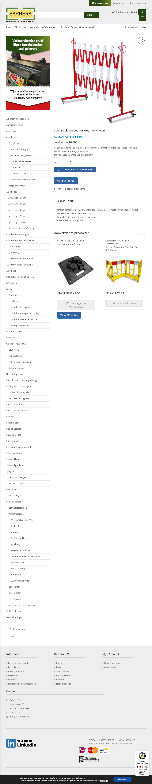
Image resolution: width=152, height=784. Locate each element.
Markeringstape (13, 428)
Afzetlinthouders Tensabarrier (20, 240)
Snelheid (15, 526)
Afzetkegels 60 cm (17, 210)
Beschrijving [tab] (66, 200)
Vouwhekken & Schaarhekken (43, 27)
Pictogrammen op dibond (18, 447)
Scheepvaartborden (15, 453)
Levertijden (13, 667)
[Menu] (147, 752)
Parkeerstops (12, 441)
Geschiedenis (62, 671)
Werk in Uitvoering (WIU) (22, 520)
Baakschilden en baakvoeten (20, 276)
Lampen (10, 416)
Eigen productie (63, 683)
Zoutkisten (13, 349)
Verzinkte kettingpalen (19, 398)
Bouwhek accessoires (21, 307)
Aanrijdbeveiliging (14, 124)
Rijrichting (15, 544)
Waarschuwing (18, 568)
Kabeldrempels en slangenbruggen (22, 380)
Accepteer (122, 779)
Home (9, 27)
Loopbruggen (12, 422)
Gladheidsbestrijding (16, 343)
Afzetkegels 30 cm (17, 197)
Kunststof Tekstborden (17, 410)
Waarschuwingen (14, 617)
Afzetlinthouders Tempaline (19, 264)
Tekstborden (14, 599)
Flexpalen (10, 337)
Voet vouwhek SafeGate (68, 244)
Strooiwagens (15, 355)
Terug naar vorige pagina (135, 27)
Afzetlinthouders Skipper (18, 234)
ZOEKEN (91, 14)
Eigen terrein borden (20, 580)
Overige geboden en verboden (25, 556)
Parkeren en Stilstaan (21, 550)
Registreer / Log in (138, 3)
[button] (141, 40)
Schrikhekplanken (14, 465)
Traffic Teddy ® (13, 495)
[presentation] (138, 233)
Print (58, 188)
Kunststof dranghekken (22, 149)
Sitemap (12, 679)
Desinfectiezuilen (14, 331)
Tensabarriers (15, 246)
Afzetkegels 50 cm (17, 203)
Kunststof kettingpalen (19, 392)
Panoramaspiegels (17, 477)
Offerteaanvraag (99, 3)
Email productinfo (76, 188)
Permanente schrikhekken (23, 179)
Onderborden (14, 592)
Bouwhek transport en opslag (25, 313)
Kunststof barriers (14, 404)
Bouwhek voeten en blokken (24, 319)
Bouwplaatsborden (20, 325)
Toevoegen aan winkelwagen (77, 169)
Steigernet (11, 489)
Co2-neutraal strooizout (19, 362)
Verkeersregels (18, 562)
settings (104, 780)
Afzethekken (21, 27)
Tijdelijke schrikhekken (21, 173)
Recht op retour (63, 675)
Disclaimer (13, 675)
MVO (58, 667)
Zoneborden (14, 586)
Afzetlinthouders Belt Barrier (20, 258)
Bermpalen (11, 282)
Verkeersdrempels (14, 611)
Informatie (16, 574)
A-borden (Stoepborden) (18, 118)
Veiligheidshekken (16, 185)
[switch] (142, 773)
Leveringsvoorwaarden (19, 663)
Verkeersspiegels (16, 483)
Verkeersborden (13, 501)
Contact (60, 663)
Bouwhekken (14, 295)
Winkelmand (119, 3)
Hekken (14, 301)
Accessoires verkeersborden (21, 605)
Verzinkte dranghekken (21, 155)
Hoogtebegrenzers (15, 374)
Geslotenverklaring (19, 538)
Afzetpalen (11, 270)
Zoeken (12, 636)
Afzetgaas (11, 131)
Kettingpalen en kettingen (18, 386)
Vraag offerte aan (66, 180)
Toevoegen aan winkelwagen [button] (78, 305)
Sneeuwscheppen (16, 368)
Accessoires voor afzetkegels (22, 228)
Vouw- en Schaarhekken (19, 161)
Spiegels (10, 471)
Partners (60, 679)
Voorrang (15, 532)
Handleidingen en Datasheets (22, 683)
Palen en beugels (14, 434)
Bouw (9, 289)
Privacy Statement (17, 671)
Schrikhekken (14, 167)
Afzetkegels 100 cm (17, 222)
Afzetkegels (11, 191)
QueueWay (13, 252)
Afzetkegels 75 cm (17, 216)
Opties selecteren (126, 303)
